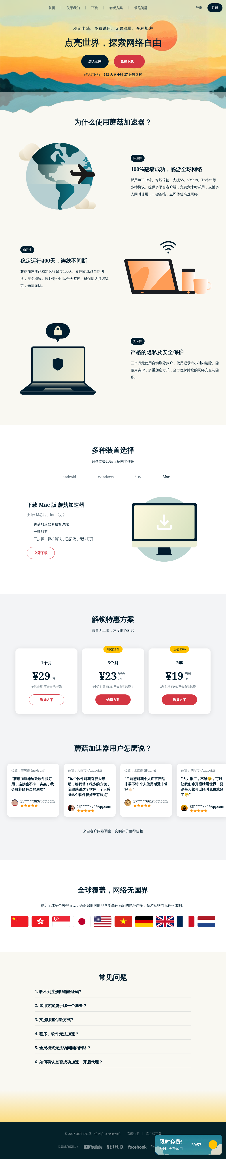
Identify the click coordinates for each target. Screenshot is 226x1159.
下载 (94, 8)
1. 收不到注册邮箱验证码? (58, 991)
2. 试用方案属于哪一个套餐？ (61, 1005)
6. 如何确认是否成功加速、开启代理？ (69, 1061)
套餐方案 (116, 8)
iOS (138, 477)
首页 (52, 8)
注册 (215, 8)
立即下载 (40, 552)
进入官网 (95, 61)
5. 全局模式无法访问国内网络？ (63, 1047)
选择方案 (46, 699)
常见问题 (140, 8)
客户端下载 (154, 1134)
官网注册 (133, 1134)
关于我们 (73, 8)
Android (69, 477)
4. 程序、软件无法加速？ (57, 1033)
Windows (106, 477)
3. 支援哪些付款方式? (54, 1019)
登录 (199, 8)
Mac (166, 476)
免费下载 (127, 61)
